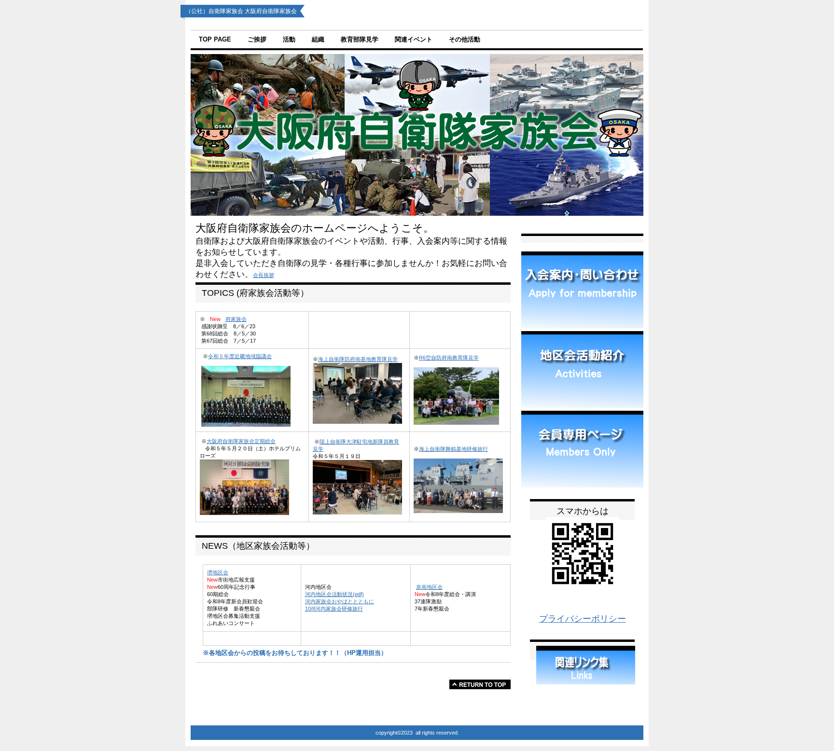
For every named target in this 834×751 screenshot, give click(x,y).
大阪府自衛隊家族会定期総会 (241, 441)
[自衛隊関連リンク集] (585, 681)
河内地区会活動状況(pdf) (334, 594)
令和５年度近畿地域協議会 (240, 356)
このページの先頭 (480, 684)
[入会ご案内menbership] (582, 289)
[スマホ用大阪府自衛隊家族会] (582, 587)
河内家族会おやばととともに (339, 601)
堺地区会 (217, 572)
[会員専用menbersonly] (582, 449)
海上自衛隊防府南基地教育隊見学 (358, 359)
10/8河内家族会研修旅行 (334, 609)
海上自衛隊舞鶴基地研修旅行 (453, 449)
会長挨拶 (263, 275)
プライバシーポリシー (582, 619)
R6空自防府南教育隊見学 (449, 358)
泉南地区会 (429, 587)
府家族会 (236, 319)
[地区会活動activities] (582, 369)
